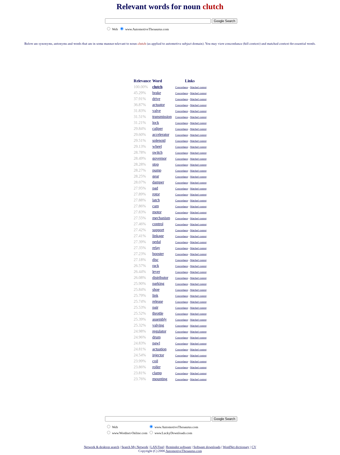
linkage (158, 236)
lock (155, 122)
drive (156, 99)
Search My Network (134, 447)
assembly (159, 319)
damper (158, 182)
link (155, 295)
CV (254, 447)
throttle (157, 313)
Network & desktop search (101, 447)
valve (156, 111)
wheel (157, 146)
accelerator (160, 134)
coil (155, 361)
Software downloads (207, 447)
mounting (159, 379)
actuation (159, 349)
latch (156, 200)
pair (155, 307)
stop (155, 164)
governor (159, 158)
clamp (157, 373)
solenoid (159, 140)
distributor (160, 277)
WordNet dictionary (236, 447)
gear (155, 176)
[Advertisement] (170, 61)
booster (158, 254)
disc (155, 260)
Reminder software (178, 447)
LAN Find (157, 447)
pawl (156, 343)
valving (158, 325)
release (157, 301)
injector (158, 355)
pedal (156, 242)
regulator (159, 331)
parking (158, 283)
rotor (156, 194)
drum (156, 337)
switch (157, 152)
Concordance (181, 87)
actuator (158, 105)
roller (156, 367)
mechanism (161, 218)
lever (156, 271)
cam (155, 206)
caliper (157, 128)
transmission (162, 116)
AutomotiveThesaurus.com (184, 451)
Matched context (198, 87)
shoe (156, 289)
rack (155, 266)
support (158, 230)
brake (156, 93)
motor (157, 212)
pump (156, 170)
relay (156, 248)
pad (155, 188)
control (157, 224)
